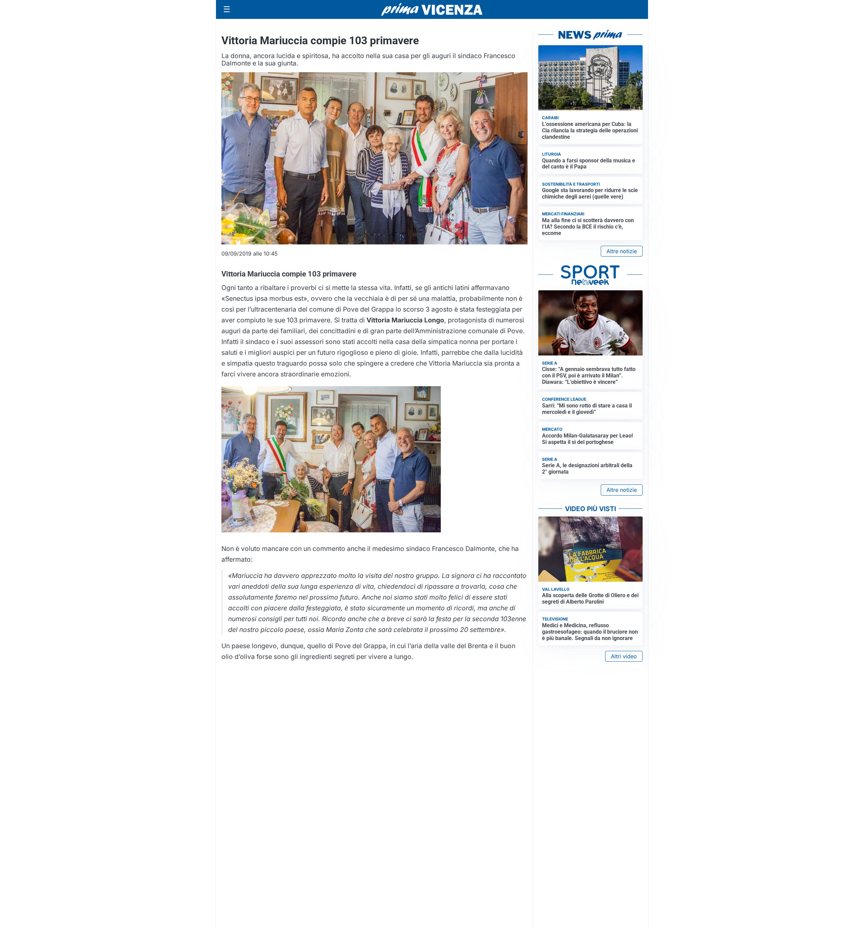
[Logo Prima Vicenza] (432, 9)
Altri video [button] (624, 656)
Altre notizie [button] (621, 251)
